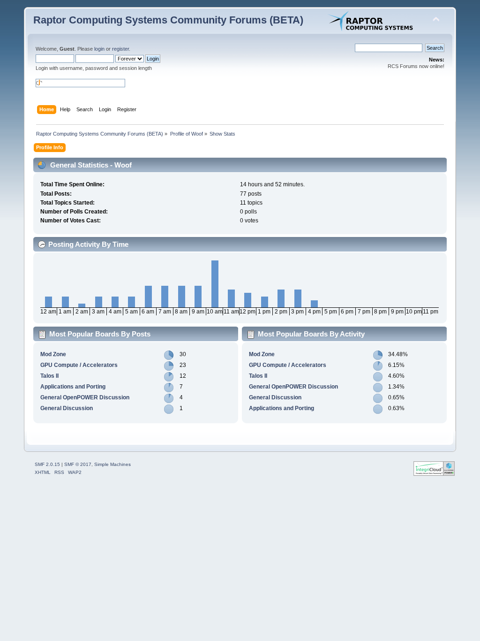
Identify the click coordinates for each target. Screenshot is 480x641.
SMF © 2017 (77, 464)
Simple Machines (112, 464)
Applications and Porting (72, 386)
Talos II (49, 376)
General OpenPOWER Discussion (84, 397)
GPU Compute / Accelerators (79, 365)
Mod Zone (53, 354)
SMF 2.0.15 (47, 464)
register (120, 49)
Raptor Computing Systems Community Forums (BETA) (168, 20)
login (99, 49)
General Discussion (66, 408)
